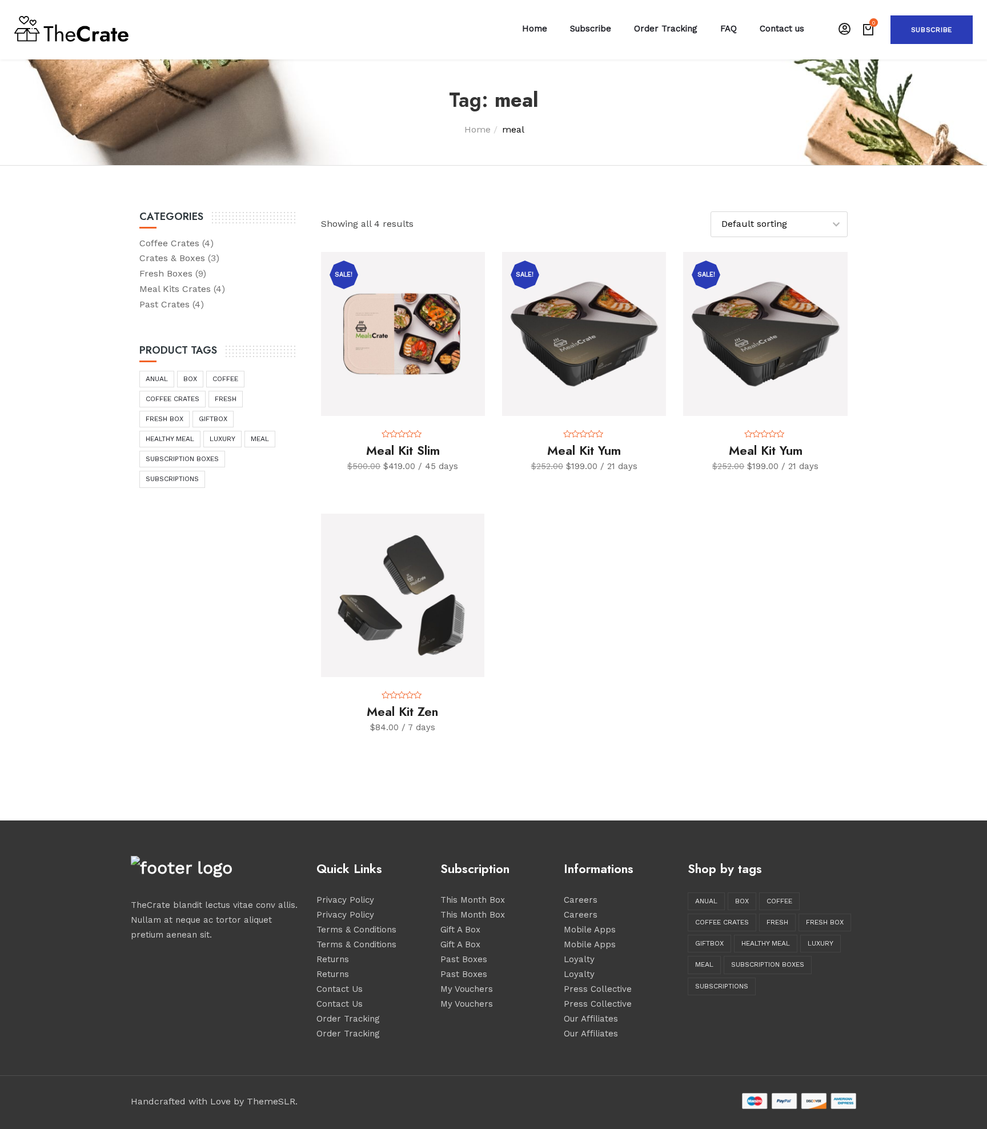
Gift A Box (460, 929)
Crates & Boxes (172, 258)
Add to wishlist (481, 273)
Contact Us (339, 989)
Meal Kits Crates (175, 288)
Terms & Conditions (356, 929)
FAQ (728, 28)
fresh (225, 399)
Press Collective (598, 989)
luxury (222, 439)
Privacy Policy (345, 900)
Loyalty (579, 959)
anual (157, 379)
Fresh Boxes (165, 273)
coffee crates (172, 399)
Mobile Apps (590, 929)
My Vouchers (466, 989)
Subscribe (931, 30)
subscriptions (172, 479)
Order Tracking (665, 28)
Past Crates (164, 304)
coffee (225, 379)
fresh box (164, 419)
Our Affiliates (591, 1019)
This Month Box (472, 900)
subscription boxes (182, 459)
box (190, 379)
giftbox (213, 419)
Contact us (782, 28)
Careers (580, 900)
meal (260, 439)
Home (534, 28)
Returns (332, 959)
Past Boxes (463, 959)
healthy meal (170, 439)
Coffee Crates (169, 243)
